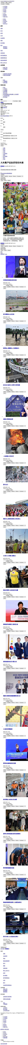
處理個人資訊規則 (5, 1029)
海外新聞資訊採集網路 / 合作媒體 (10, 94)
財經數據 (5, 69)
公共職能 (5, 90)
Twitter (4, 22)
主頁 (2, 948)
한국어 (4, 1019)
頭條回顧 (3, 53)
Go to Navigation (10, 1)
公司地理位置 (6, 95)
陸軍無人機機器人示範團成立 (11, 348)
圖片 (2, 45)
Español (4, 1024)
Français (5, 1025)
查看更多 (5, 107)
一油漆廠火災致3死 (8, 456)
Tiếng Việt (5, 1027)
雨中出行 (5, 484)
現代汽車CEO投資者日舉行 (10, 936)
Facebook (5, 21)
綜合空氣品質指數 (5, 115)
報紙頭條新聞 (4, 60)
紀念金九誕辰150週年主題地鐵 (11, 385)
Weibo (4, 19)
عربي (4, 1023)
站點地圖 (5, 82)
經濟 (2, 33)
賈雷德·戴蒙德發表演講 (9, 763)
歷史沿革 (5, 93)
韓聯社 (2, 102)
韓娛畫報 (5, 48)
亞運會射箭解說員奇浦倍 (10, 280)
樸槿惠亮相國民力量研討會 (10, 624)
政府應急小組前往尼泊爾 (10, 799)
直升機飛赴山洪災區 (8, 314)
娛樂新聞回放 (4, 57)
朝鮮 (2, 40)
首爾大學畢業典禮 (8, 419)
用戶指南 (5, 97)
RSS (4, 80)
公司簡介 (5, 88)
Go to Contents (4, 1)
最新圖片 (5, 46)
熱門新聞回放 (4, 55)
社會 (2, 35)
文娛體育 (3, 38)
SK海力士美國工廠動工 (9, 555)
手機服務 (5, 81)
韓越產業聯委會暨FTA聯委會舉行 (12, 902)
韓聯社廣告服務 (6, 75)
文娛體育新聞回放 (7, 985)
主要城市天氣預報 (7, 73)
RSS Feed (5, 23)
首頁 (4, 87)
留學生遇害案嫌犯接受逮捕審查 (11, 833)
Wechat (4, 20)
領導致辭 (5, 91)
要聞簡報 (5, 991)
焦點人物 (5, 67)
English (4, 1020)
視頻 (2, 50)
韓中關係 (3, 43)
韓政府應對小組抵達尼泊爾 (10, 590)
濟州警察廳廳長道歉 (8, 868)
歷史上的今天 (4, 62)
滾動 (2, 28)
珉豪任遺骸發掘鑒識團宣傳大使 (11, 695)
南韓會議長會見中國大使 (10, 661)
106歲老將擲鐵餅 (8, 729)
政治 (2, 30)
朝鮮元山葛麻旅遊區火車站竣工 (11, 518)
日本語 (4, 1022)
